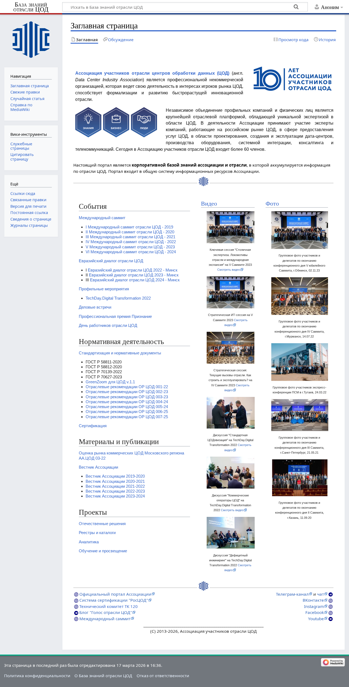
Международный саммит (102, 217)
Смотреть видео (228, 269)
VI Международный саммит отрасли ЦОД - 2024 (131, 251)
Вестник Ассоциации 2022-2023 (115, 491)
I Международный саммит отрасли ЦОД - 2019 (129, 227)
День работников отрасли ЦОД (108, 325)
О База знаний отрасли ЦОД (103, 675)
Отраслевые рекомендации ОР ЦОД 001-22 (127, 386)
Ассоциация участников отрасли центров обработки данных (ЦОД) (152, 73)
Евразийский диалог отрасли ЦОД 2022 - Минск (132, 270)
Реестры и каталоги (97, 532)
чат (320, 594)
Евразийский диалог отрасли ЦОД (111, 260)
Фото (272, 203)
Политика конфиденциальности (37, 675)
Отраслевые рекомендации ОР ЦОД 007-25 (127, 416)
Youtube (316, 618)
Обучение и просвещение (103, 551)
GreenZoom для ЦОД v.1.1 (110, 381)
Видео (209, 203)
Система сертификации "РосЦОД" (113, 600)
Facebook (314, 612)
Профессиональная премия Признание (115, 316)
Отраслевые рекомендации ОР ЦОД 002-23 (127, 391)
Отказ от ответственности (163, 675)
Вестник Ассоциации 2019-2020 (115, 476)
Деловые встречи (95, 307)
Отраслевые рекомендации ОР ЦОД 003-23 (127, 396)
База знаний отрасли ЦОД (31, 7)
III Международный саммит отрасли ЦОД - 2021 (130, 236)
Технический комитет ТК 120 (108, 606)
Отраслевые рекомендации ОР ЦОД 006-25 (127, 411)
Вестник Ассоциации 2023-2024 (115, 496)
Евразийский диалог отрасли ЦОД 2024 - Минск (135, 280)
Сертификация (93, 425)
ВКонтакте (313, 600)
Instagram (314, 606)
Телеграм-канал (292, 594)
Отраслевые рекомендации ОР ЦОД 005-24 (127, 406)
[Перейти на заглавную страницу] (31, 40)
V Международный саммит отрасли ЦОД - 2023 (130, 247)
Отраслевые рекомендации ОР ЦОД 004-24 (127, 401)
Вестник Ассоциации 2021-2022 (115, 486)
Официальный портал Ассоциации (115, 594)
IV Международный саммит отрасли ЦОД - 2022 (131, 241)
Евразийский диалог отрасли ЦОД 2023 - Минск (134, 275)
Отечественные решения (102, 523)
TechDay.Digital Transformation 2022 (118, 298)
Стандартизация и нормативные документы (120, 353)
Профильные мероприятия (104, 289)
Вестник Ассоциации (98, 467)
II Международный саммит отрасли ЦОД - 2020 (130, 232)
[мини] (292, 78)
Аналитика (89, 542)
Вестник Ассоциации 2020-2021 (115, 481)
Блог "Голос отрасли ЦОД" (105, 612)
